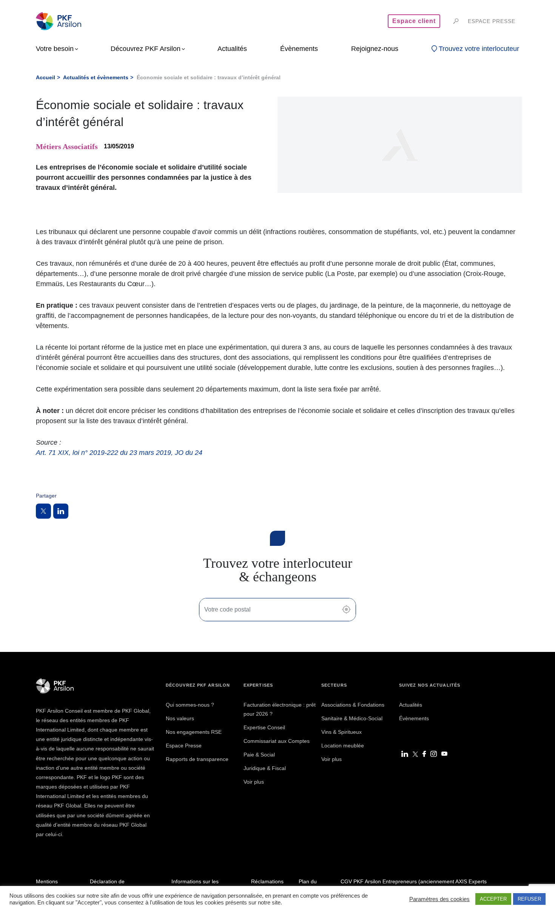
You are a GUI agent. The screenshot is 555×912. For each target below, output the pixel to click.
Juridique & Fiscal (265, 768)
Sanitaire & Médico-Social (351, 718)
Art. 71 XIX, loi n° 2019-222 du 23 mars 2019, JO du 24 (119, 452)
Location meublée (342, 746)
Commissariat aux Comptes (277, 741)
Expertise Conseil (264, 727)
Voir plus (254, 782)
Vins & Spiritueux (341, 732)
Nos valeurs (180, 718)
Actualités (410, 705)
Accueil (45, 77)
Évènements (414, 718)
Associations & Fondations (352, 705)
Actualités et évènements (95, 77)
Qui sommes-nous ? (190, 705)
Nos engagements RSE (194, 732)
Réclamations (267, 881)
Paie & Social (259, 755)
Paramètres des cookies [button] (439, 899)
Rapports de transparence (197, 759)
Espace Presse (184, 746)
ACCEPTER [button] (493, 899)
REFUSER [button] (529, 899)
